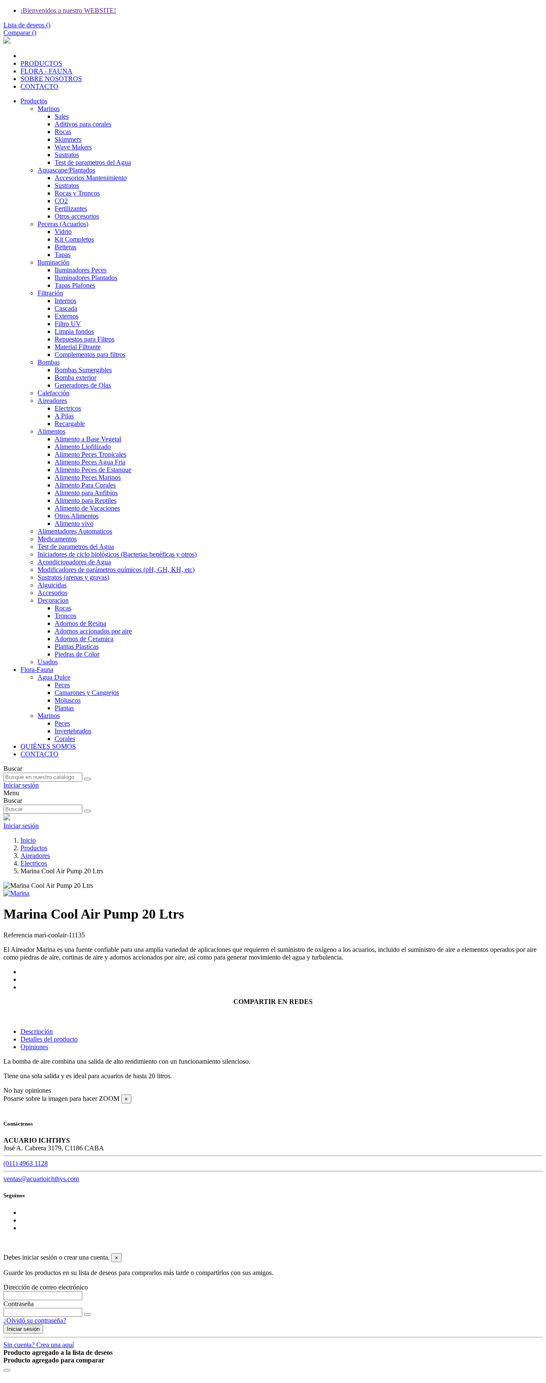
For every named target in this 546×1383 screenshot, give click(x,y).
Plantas (64, 708)
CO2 (61, 200)
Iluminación (54, 262)
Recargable (70, 423)
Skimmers (68, 139)
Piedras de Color (77, 654)
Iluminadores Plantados (86, 277)
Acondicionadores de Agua (74, 562)
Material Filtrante (78, 346)
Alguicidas (52, 585)
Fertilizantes (71, 208)
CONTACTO (39, 754)
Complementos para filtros (90, 354)
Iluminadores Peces (81, 270)
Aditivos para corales (83, 124)
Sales (62, 116)
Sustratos (67, 154)
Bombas (49, 362)
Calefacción (54, 393)
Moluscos (68, 700)
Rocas (63, 131)
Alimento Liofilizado (83, 446)
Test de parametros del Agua (93, 162)
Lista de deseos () (26, 25)
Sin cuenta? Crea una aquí (38, 1344)
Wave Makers (73, 147)
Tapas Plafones (75, 285)
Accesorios (52, 592)
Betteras (65, 247)
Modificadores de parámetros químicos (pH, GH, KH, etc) (116, 569)
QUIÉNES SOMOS (48, 746)
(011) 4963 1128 (25, 1163)
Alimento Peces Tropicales (90, 454)
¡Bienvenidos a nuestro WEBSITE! (68, 10)
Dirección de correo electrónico (45, 1287)
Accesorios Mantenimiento (91, 177)
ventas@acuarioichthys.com (41, 1178)
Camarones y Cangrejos (87, 692)
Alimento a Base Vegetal (88, 439)
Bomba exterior (75, 377)
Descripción (36, 1031)
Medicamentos (57, 539)
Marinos (49, 108)
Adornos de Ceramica (84, 638)
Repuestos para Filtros (84, 339)
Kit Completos (74, 239)
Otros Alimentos (77, 515)
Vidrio (63, 231)
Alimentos (51, 431)
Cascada (66, 308)
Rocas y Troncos (77, 193)
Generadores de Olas (83, 385)
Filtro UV (68, 323)
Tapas (62, 254)
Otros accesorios (77, 216)
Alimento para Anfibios (86, 492)
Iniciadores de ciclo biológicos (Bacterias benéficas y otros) (117, 554)
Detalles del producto (49, 1039)
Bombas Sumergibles (83, 369)
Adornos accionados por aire (93, 631)
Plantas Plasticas (77, 646)
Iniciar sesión (23, 1329)
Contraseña (18, 1303)
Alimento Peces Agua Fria (90, 462)
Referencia (18, 935)
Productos (33, 101)
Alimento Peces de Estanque (93, 469)
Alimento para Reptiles (85, 500)
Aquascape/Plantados (66, 170)
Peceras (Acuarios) (63, 224)
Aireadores (52, 400)
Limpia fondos (74, 331)
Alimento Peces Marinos (88, 477)
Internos (65, 300)
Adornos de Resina (80, 623)
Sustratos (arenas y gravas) (73, 577)
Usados (48, 661)
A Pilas (64, 416)
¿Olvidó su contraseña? (34, 1320)
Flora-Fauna (36, 669)
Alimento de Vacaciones (87, 508)
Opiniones (34, 1046)
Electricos (68, 408)
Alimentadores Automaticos (75, 531)
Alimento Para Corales (85, 485)
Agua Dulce (54, 677)
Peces (62, 685)
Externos (66, 316)
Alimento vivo (74, 523)
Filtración (50, 293)
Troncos (65, 615)
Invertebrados (73, 731)
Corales (65, 738)
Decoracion (53, 600)
